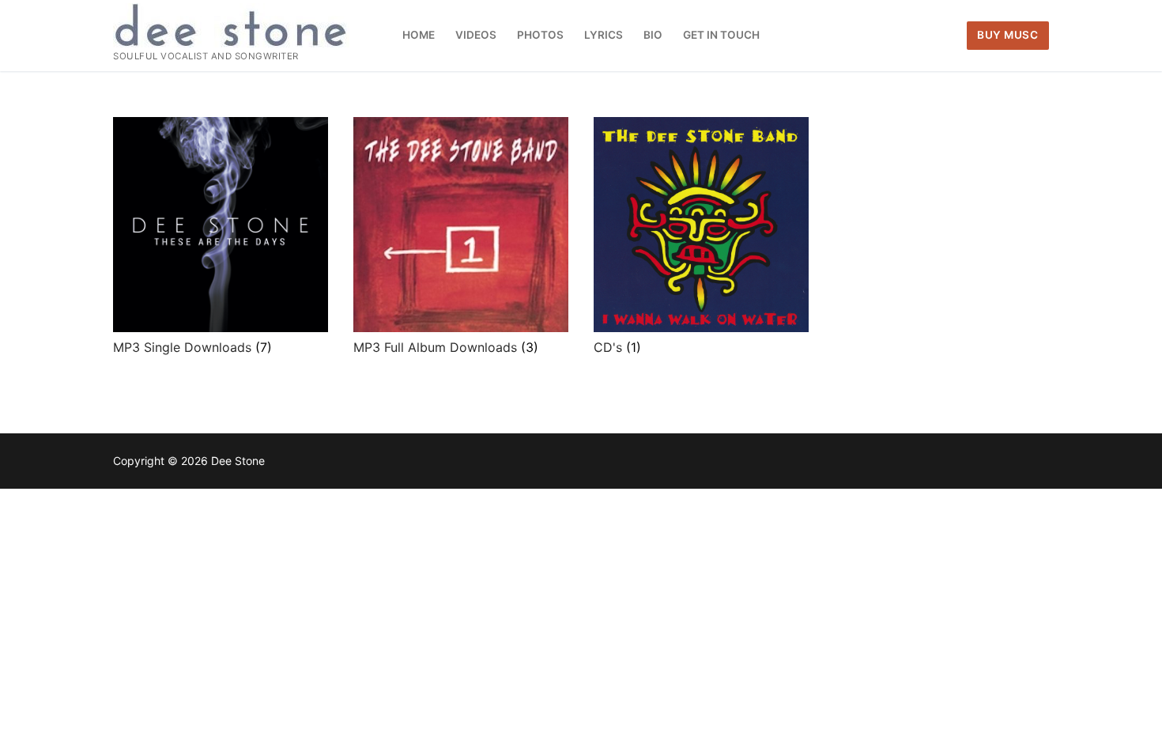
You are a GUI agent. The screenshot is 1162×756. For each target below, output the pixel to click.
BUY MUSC (1007, 34)
